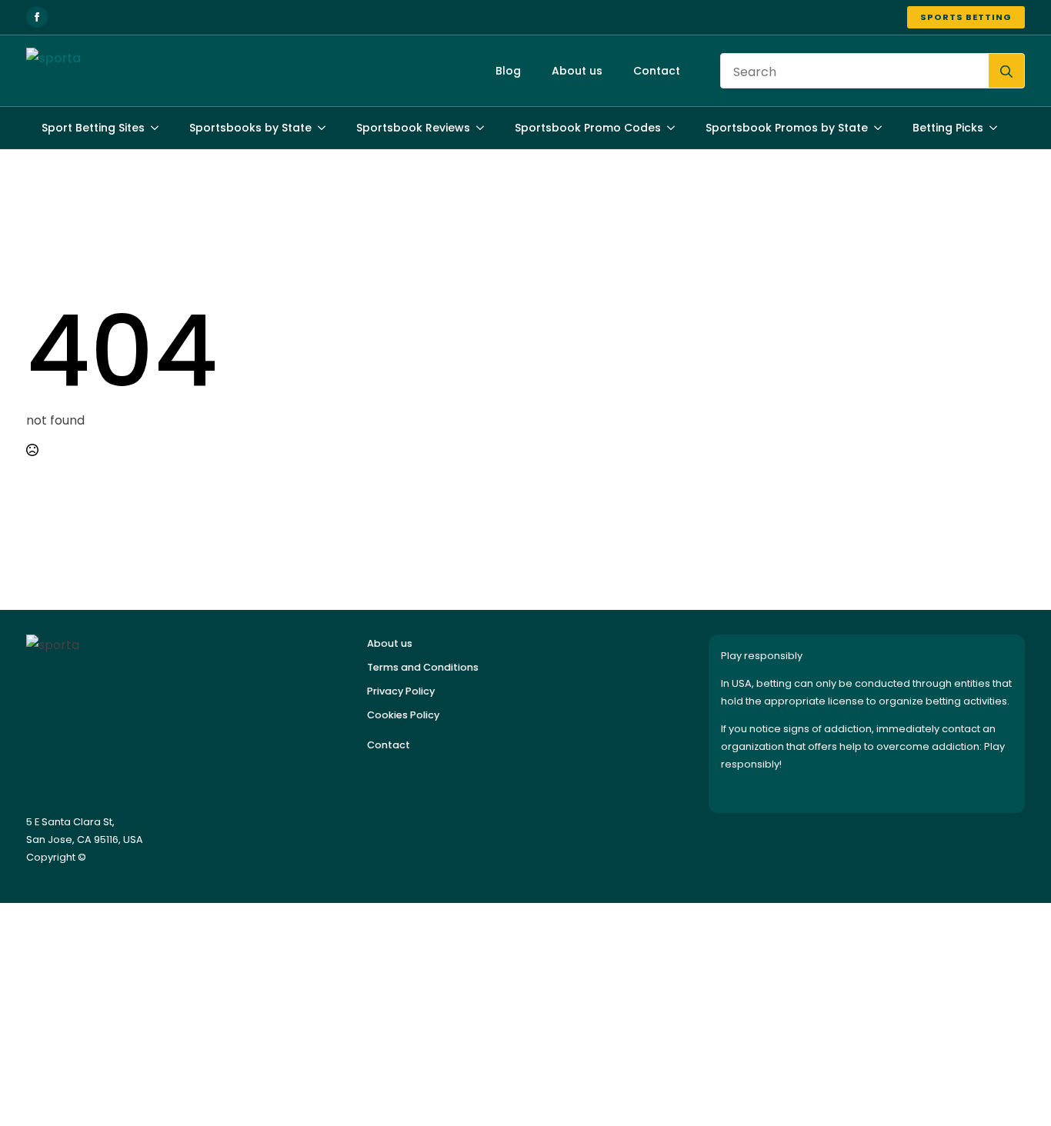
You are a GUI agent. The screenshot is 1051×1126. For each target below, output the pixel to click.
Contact (656, 70)
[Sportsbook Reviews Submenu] (484, 127)
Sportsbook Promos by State (787, 127)
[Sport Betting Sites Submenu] (159, 127)
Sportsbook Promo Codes (588, 127)
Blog (508, 70)
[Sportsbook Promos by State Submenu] (882, 127)
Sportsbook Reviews (413, 127)
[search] (1006, 71)
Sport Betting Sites (93, 127)
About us (577, 70)
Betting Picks (948, 127)
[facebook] (37, 17)
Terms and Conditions (423, 667)
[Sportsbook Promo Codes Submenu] (675, 127)
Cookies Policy (403, 714)
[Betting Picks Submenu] (998, 127)
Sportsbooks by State (250, 127)
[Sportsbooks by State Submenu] (326, 127)
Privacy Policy (401, 691)
